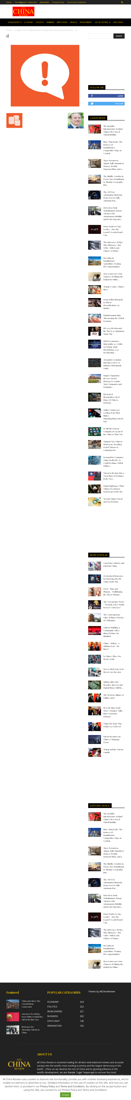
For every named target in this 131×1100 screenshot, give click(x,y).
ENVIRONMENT (86, 22)
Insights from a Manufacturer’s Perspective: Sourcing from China (44, 30)
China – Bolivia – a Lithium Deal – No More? (111, 646)
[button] (122, 2)
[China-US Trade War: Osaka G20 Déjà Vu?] (94, 726)
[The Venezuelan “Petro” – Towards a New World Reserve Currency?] (94, 604)
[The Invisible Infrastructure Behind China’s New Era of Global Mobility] (94, 129)
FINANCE (73, 22)
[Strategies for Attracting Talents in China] (12, 1029)
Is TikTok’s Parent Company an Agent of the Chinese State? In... (113, 431)
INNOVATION (62, 22)
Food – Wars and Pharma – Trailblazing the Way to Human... (113, 592)
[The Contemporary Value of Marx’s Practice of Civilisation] (94, 617)
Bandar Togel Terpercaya (81, 1072)
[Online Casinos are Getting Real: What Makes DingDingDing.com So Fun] (94, 412)
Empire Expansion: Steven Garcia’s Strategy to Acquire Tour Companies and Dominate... (112, 381)
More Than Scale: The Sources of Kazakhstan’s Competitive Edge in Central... (113, 148)
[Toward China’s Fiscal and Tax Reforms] (94, 501)
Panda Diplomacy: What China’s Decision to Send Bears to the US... (113, 489)
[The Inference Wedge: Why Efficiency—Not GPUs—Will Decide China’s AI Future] (94, 245)
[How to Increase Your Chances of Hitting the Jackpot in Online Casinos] (94, 276)
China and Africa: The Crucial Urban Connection (31, 1004)
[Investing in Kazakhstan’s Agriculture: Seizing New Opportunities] (94, 260)
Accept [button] (65, 1094)
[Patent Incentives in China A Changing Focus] (94, 739)
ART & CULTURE (101, 22)
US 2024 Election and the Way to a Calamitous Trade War (113, 331)
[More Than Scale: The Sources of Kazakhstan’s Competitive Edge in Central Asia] (94, 144)
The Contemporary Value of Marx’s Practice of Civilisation (113, 617)
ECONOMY (28, 22)
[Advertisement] (82, 11)
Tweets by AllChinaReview (101, 991)
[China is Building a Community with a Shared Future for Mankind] (94, 630)
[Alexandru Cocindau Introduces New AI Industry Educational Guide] (94, 362)
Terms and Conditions (76, 2)
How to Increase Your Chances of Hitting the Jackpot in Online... (113, 276)
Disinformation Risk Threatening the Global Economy (113, 318)
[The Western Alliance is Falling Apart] (94, 697)
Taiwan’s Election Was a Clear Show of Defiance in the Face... (113, 476)
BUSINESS (50, 22)
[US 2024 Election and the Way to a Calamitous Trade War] (94, 331)
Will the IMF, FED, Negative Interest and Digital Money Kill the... (113, 685)
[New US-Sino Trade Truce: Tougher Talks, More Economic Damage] (94, 710)
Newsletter (44, 2)
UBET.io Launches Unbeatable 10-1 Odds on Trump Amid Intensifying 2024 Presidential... (112, 347)
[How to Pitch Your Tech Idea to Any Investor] (94, 672)
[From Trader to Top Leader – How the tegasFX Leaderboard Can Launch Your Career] (94, 229)
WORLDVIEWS (13, 22)
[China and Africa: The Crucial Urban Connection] (12, 1003)
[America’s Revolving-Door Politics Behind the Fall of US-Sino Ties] (12, 1016)
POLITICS (40, 22)
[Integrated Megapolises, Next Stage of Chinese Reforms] (94, 397)
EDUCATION (118, 22)
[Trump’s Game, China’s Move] (94, 289)
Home (9, 2)
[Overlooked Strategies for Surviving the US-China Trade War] (94, 578)
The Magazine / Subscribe (26, 2)
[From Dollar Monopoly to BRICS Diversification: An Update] (94, 302)
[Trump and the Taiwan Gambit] (94, 752)
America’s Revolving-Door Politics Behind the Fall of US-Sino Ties (32, 1017)
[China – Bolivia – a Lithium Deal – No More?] (94, 646)
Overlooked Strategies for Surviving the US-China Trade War (113, 579)
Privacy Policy (58, 2)
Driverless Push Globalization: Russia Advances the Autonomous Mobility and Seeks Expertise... (113, 213)
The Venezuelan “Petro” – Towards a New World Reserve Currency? (114, 604)
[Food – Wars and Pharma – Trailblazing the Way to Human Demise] (94, 591)
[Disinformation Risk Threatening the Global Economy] (94, 318)
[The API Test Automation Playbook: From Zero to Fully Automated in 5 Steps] (94, 195)
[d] (45, 109)
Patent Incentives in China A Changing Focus (112, 739)
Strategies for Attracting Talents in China (30, 1029)
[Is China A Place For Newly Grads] (94, 659)
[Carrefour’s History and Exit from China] (94, 566)
